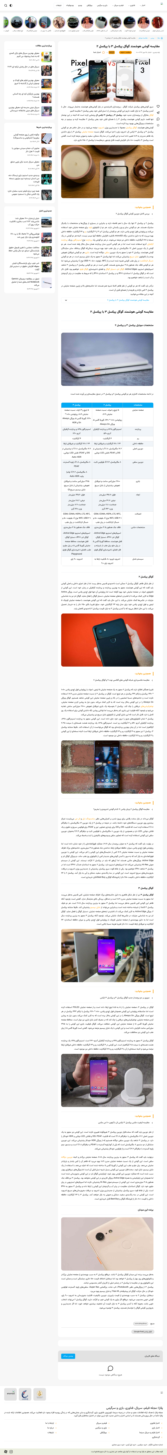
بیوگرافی (89, 5)
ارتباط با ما (49, 1423)
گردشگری (156, 1437)
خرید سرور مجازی (118, 1445)
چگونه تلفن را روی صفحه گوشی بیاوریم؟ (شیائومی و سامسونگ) (26, 136)
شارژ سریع (134, 256)
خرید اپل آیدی (131, 1445)
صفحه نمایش (87, 132)
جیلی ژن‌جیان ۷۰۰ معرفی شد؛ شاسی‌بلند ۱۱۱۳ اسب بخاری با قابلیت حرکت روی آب (24, 221)
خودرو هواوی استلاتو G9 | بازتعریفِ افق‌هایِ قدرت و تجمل (73, 31)
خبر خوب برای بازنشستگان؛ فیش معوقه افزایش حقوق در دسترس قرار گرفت (24, 266)
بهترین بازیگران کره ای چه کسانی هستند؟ (26, 95)
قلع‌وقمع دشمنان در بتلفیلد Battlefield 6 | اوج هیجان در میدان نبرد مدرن (59, 31)
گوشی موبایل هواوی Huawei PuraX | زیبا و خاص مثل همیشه (158, 31)
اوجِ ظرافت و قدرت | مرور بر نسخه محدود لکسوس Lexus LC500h (17, 31)
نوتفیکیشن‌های (147, 706)
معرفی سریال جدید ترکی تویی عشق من (24, 163)
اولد (90, 227)
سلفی (107, 252)
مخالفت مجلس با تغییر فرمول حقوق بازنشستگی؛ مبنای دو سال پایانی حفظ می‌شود (24, 251)
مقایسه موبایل (143, 38)
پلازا (158, 38)
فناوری (132, 5)
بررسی (152, 38)
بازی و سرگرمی (102, 5)
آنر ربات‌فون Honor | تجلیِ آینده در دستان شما (102, 31)
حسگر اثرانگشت (146, 261)
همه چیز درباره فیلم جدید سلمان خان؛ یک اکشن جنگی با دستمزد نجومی (23, 193)
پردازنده (89, 240)
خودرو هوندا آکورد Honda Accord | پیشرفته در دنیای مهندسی (130, 31)
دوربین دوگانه (67, 1157)
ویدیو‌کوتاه (70, 5)
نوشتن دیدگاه (68, 1356)
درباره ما (50, 1428)
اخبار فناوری (155, 1423)
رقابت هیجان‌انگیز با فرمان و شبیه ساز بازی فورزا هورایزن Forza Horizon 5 (116, 31)
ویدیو (80, 5)
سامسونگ (90, 819)
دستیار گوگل (111, 269)
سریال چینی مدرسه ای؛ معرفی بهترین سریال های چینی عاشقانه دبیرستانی (24, 109)
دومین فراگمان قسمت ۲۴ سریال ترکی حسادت (31, 31)
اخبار (143, 5)
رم (85, 231)
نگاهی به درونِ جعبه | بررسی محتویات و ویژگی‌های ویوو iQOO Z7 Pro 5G (45, 31)
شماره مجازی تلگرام (156, 1445)
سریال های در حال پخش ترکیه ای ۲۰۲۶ (23, 66)
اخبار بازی (156, 1428)
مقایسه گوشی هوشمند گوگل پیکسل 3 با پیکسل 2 (120, 38)
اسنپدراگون (77, 240)
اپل (83, 819)
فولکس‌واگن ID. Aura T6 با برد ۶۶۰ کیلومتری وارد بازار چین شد (25, 236)
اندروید (101, 127)
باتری (87, 252)
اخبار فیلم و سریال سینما (149, 1432)
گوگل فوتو (84, 269)
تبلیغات (58, 5)
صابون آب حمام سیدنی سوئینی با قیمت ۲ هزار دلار (25, 150)
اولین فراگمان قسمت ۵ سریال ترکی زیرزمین (87, 31)
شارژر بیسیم (95, 907)
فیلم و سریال (118, 5)
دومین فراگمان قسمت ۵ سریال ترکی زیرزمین (144, 31)
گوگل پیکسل (131, 127)
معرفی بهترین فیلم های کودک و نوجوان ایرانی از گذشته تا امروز (26, 82)
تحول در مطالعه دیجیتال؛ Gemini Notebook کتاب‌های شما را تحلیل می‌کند (25, 282)
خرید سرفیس (142, 1445)
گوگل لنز (120, 269)
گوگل (151, 115)
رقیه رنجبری (156, 52)
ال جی (77, 819)
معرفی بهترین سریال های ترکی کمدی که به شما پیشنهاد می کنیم (24, 55)
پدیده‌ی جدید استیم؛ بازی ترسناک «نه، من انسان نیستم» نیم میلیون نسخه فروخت (23, 178)
